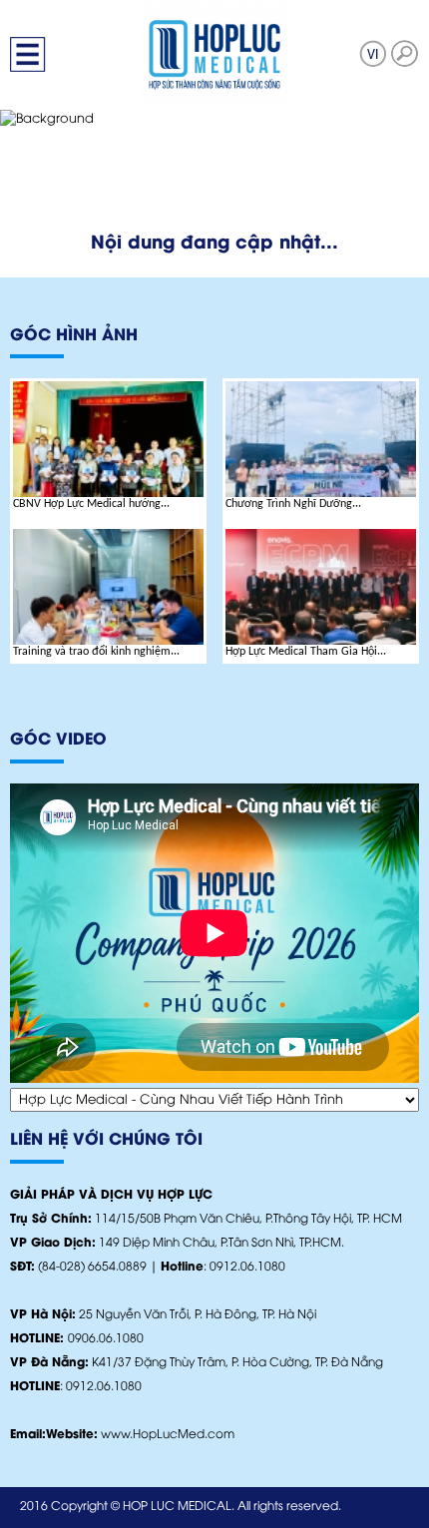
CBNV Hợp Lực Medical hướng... (91, 504)
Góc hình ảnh (74, 335)
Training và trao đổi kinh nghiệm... (96, 652)
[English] (373, 53)
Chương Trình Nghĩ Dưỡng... (293, 504)
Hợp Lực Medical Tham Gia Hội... (305, 652)
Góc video (58, 740)
